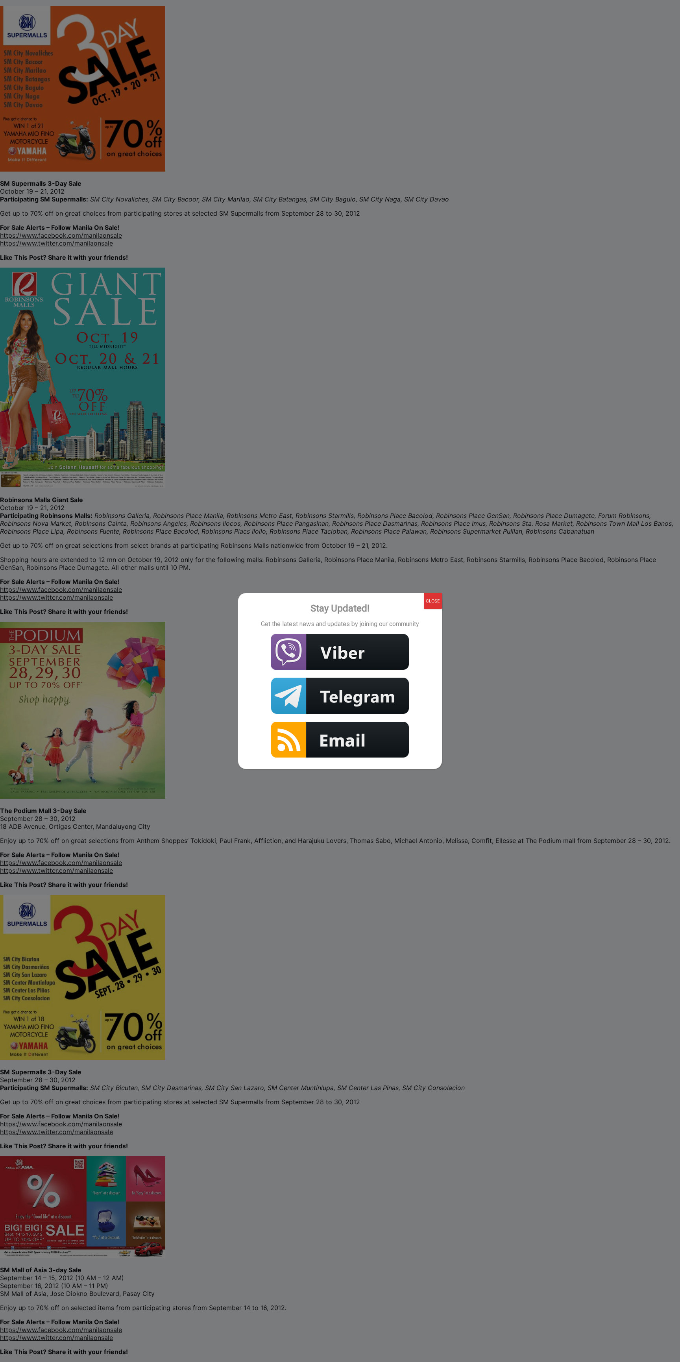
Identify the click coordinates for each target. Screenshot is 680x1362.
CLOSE (433, 601)
